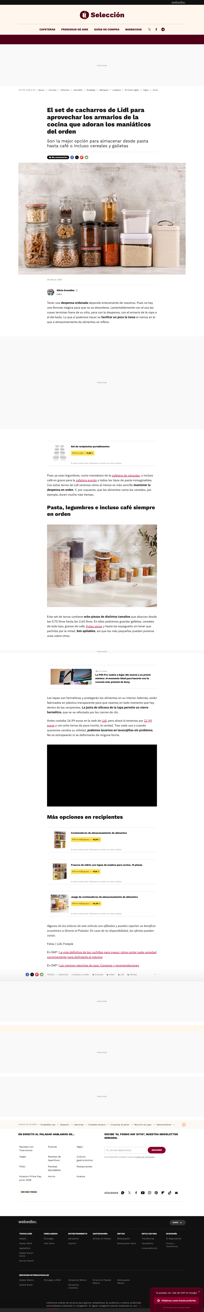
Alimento (65, 90)
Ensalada (91, 90)
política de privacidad (144, 1157)
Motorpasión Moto (126, 1243)
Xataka (22, 1238)
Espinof (72, 1243)
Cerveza (52, 90)
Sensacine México (77, 1280)
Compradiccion (149, 1248)
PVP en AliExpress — (86, 839)
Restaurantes (84, 1166)
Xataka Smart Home (26, 1254)
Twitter (149, 29)
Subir (175, 1222)
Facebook (156, 29)
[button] (67, 290)
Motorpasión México (123, 1281)
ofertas (133, 974)
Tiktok (169, 1192)
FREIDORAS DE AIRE (74, 29)
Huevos (81, 1176)
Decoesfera (147, 1243)
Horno (51, 1176)
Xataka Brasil (26, 1285)
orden (112, 974)
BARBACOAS (133, 29)
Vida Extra (49, 1243)
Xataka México (26, 1280)
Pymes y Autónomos (172, 1245)
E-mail (86, 157)
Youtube (142, 1192)
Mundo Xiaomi (26, 1260)
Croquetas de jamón (120, 1125)
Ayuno (41, 90)
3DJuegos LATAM (52, 1280)
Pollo (22, 1166)
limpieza (99, 974)
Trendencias (148, 1238)
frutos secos (94, 626)
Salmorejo (79, 1125)
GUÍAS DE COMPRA (106, 29)
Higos (145, 90)
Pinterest (156, 1192)
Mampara (103, 90)
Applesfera (24, 1248)
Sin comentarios (59, 157)
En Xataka (102, 671)
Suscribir (157, 1150)
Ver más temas (29, 1192)
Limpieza (116, 90)
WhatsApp (122, 1192)
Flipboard (81, 157)
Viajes (22, 1156)
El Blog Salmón (173, 1238)
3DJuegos (48, 1238)
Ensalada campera (97, 1125)
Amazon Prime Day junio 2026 (30, 1178)
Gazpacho (65, 1125)
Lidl (104, 721)
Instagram (149, 1192)
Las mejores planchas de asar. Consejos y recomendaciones (99, 965)
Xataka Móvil (25, 1243)
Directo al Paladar (102, 1238)
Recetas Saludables (54, 1168)
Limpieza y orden (80, 974)
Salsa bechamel (164, 1125)
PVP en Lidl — (82, 453)
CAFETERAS (47, 29)
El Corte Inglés (132, 90)
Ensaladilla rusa (48, 1125)
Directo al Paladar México (102, 1281)
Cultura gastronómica (85, 1158)
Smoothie (77, 90)
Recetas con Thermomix (26, 1148)
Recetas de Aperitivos (54, 1158)
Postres (52, 1146)
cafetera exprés (86, 480)
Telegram (163, 29)
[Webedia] (179, 2)
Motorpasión (123, 1238)
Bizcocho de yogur (143, 1125)
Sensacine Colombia (73, 1286)
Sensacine (73, 1238)
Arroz (155, 90)
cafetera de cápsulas (126, 475)
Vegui (80, 1146)
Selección (102, 15)
